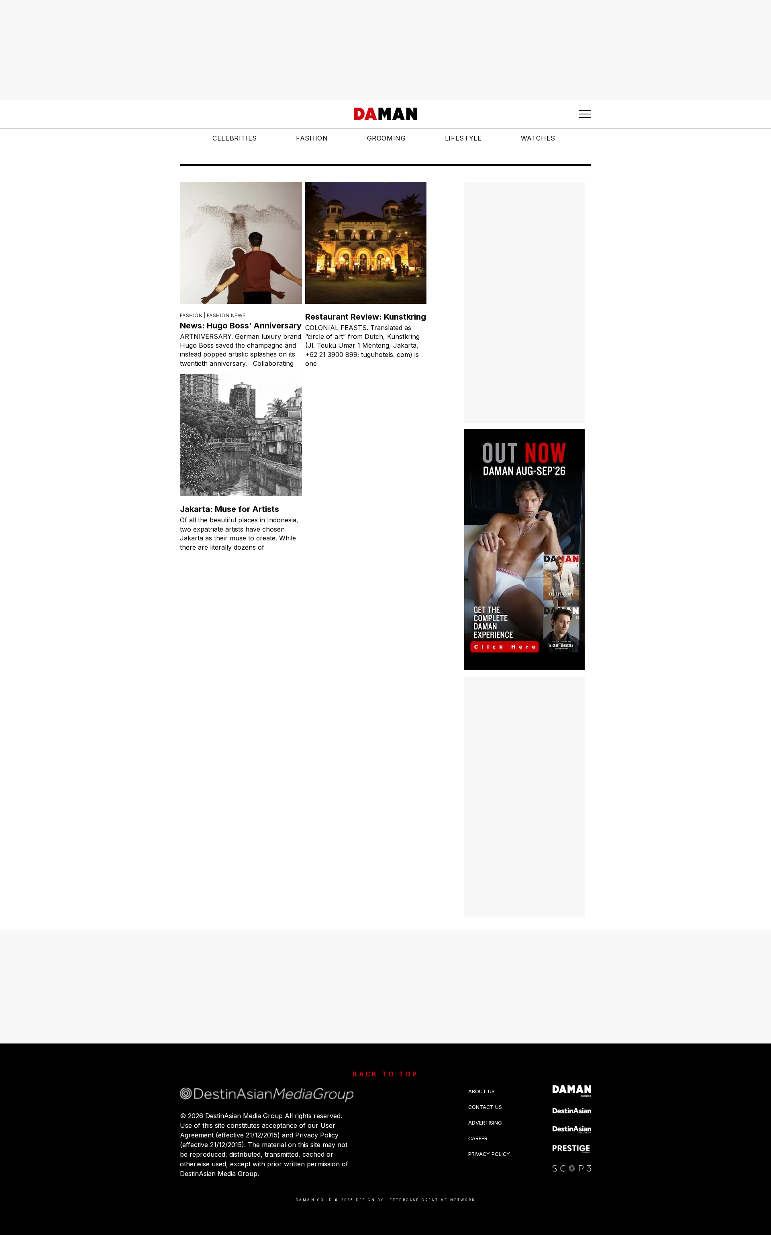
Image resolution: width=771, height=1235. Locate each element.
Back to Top (385, 1074)
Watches (538, 138)
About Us (481, 1091)
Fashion (312, 138)
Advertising (485, 1123)
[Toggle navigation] (585, 114)
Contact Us (485, 1107)
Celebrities (234, 138)
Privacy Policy (489, 1154)
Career (477, 1138)
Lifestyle (463, 138)
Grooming (386, 138)
